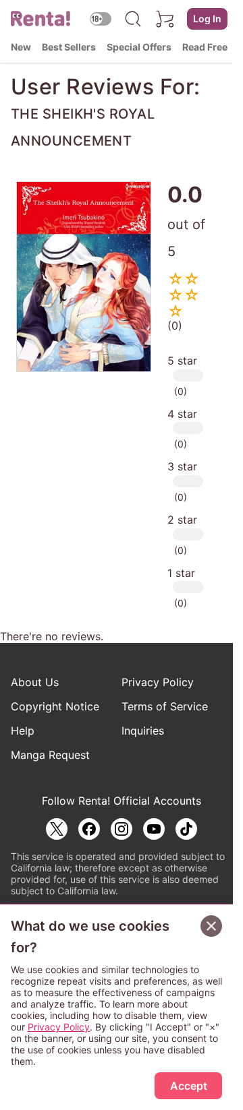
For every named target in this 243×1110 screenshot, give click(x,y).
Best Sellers (69, 47)
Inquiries (143, 730)
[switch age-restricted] (100, 18)
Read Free (204, 47)
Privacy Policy (158, 682)
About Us (35, 682)
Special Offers (139, 47)
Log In (207, 18)
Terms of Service (165, 706)
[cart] (165, 19)
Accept (188, 1085)
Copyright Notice (55, 706)
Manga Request (50, 755)
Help (22, 730)
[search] (133, 19)
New (21, 47)
